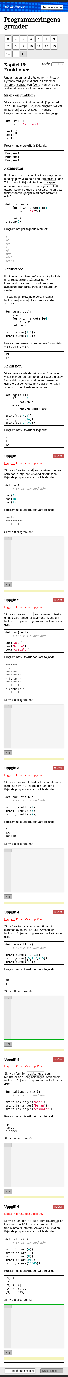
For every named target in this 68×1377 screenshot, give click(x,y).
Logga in (9, 463)
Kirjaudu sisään (52, 7)
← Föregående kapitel (20, 1370)
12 (46, 46)
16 (23, 54)
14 (8, 54)
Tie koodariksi (14, 7)
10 (31, 46)
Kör (8, 584)
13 (54, 46)
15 (15, 54)
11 (38, 46)
